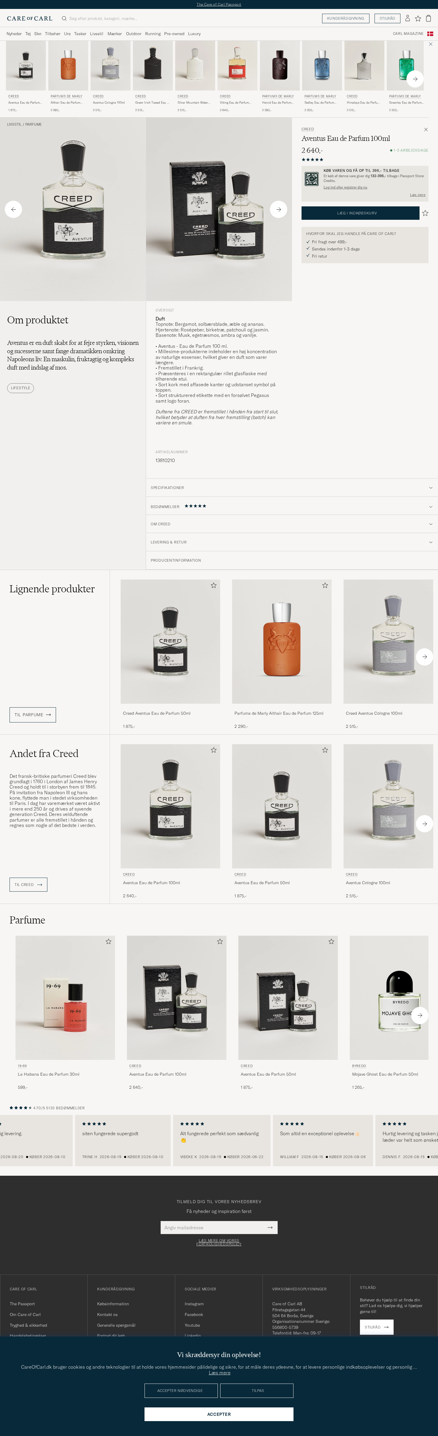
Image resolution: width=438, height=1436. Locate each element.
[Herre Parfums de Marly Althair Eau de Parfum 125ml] (68, 66)
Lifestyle (20, 388)
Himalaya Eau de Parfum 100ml (363, 103)
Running (153, 33)
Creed (13, 96)
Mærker (115, 33)
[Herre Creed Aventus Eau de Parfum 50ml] (26, 66)
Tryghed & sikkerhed (28, 1325)
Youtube (192, 1325)
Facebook (194, 1314)
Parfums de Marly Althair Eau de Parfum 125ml (279, 713)
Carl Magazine (408, 34)
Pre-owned (174, 33)
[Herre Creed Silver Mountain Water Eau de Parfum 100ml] (195, 66)
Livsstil (96, 33)
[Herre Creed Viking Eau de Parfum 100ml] (237, 66)
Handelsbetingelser (28, 1335)
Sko (37, 33)
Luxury (194, 33)
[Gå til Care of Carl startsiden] (29, 18)
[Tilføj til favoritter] (212, 587)
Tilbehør (52, 33)
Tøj (28, 33)
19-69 (22, 1066)
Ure (67, 33)
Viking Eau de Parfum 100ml (234, 103)
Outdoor (134, 33)
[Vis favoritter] (418, 18)
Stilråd (387, 18)
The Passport (22, 1303)
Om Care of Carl (25, 1314)
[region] (219, 1140)
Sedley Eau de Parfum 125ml (319, 103)
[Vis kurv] (428, 18)
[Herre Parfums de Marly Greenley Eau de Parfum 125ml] (407, 66)
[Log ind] (408, 18)
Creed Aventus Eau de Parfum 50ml (157, 713)
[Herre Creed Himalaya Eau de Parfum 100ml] (364, 66)
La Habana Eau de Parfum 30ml (49, 1074)
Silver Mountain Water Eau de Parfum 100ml (193, 103)
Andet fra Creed (44, 753)
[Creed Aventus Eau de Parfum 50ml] (170, 707)
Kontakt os (107, 1314)
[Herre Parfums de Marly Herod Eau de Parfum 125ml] (280, 66)
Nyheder (14, 33)
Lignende (52, 589)
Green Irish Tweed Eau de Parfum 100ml (152, 103)
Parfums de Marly (67, 96)
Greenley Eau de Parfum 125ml (405, 103)
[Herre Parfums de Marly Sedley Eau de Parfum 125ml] (322, 66)
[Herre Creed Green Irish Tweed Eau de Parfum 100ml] (153, 66)
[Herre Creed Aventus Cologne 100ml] (111, 66)
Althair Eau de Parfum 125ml (65, 103)
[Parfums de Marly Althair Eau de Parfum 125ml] (282, 707)
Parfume (33, 124)
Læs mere (417, 195)
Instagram (194, 1303)
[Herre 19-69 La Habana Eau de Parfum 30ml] (65, 998)
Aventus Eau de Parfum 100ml (151, 882)
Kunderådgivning (345, 18)
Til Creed (25, 885)
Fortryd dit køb (111, 1335)
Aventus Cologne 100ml (109, 103)
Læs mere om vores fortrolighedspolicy (219, 1242)
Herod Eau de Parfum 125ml (276, 103)
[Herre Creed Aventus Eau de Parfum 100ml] (170, 806)
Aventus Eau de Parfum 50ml (24, 103)
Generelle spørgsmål (116, 1325)
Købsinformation (113, 1303)
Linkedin (193, 1335)
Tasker (80, 33)
